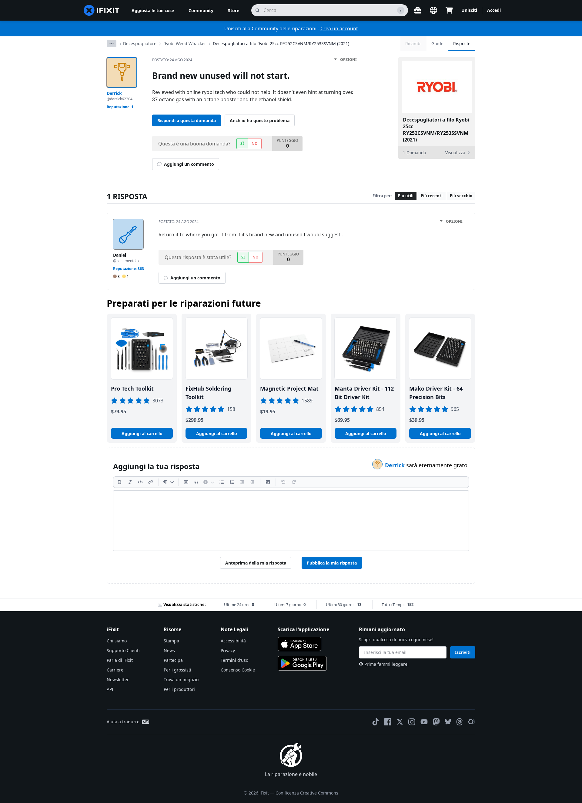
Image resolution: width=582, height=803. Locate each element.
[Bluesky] (448, 721)
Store (233, 10)
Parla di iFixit (120, 660)
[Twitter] (399, 721)
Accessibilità (233, 641)
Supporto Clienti (123, 650)
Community (201, 10)
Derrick (395, 465)
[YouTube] (424, 721)
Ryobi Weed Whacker (184, 43)
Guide (437, 43)
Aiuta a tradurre (123, 722)
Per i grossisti (177, 670)
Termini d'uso (234, 660)
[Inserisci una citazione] (196, 482)
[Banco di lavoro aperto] (418, 10)
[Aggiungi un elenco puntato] (221, 482)
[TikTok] (375, 721)
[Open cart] (449, 10)
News (169, 650)
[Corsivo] (130, 482)
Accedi (494, 10)
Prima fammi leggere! (386, 664)
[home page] (101, 10)
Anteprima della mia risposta (255, 563)
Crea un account (339, 28)
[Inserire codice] (140, 482)
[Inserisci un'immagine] (268, 482)
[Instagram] (412, 721)
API (110, 689)
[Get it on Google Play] (302, 663)
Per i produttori (179, 689)
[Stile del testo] (168, 482)
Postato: (172, 59)
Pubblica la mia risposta (332, 563)
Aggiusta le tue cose (153, 10)
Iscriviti (462, 652)
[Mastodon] (436, 721)
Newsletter (118, 679)
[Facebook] (387, 721)
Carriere (115, 670)
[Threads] (459, 721)
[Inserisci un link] (151, 482)
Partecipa (173, 660)
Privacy (228, 650)
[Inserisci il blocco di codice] (186, 482)
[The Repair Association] (471, 721)
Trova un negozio (181, 679)
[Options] (111, 43)
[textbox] (291, 520)
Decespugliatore (139, 43)
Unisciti (469, 10)
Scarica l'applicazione (303, 629)
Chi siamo (117, 641)
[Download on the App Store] (299, 644)
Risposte (461, 43)
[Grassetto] (120, 482)
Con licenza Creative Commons (307, 793)
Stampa (171, 641)
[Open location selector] (433, 10)
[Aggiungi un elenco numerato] (232, 482)
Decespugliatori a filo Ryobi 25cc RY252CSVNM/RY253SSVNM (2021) (281, 43)
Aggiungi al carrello (142, 433)
